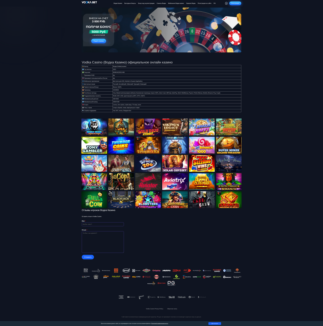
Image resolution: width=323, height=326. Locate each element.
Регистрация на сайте (204, 3)
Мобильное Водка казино (176, 3)
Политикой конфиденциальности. (159, 323)
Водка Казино (118, 3)
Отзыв (84, 230)
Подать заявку (99, 41)
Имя (83, 221)
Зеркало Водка (190, 3)
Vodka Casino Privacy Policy (154, 309)
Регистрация (235, 3)
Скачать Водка (161, 3)
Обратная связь (172, 309)
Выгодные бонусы (130, 3)
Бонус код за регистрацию (146, 3)
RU (215, 3)
